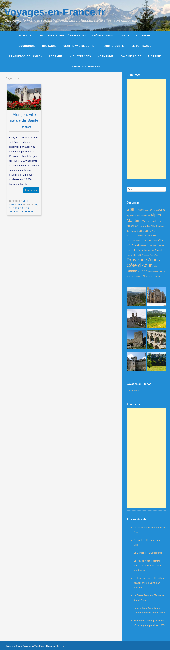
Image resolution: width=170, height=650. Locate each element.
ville (25, 201)
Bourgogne (143, 230)
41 (148, 210)
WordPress (39, 646)
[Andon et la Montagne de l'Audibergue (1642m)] (156, 319)
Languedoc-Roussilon (154, 250)
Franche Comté (145, 245)
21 (142, 210)
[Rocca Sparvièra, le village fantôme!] (136, 297)
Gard (155, 245)
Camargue (131, 236)
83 (160, 210)
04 (128, 210)
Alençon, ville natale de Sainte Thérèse (24, 120)
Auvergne (141, 226)
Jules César (137, 250)
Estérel (135, 245)
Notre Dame (155, 255)
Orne (12, 211)
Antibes (155, 221)
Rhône (155, 266)
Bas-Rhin (151, 226)
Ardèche (131, 225)
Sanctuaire (15, 204)
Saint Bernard (153, 271)
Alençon (14, 208)
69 (157, 210)
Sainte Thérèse (24, 211)
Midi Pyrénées (143, 255)
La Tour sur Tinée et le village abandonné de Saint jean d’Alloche (149, 583)
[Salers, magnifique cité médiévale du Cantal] (156, 362)
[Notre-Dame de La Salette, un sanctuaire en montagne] (136, 319)
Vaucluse (157, 276)
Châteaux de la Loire (136, 240)
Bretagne (155, 231)
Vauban (149, 277)
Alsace (149, 221)
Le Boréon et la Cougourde (148, 552)
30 (146, 210)
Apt (161, 221)
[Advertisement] (146, 129)
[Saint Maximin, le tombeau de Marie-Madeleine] (156, 297)
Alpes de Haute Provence (138, 216)
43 (151, 210)
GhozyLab (60, 646)
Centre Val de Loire (146, 235)
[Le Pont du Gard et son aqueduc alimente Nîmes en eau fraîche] (156, 340)
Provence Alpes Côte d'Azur (143, 262)
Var (142, 276)
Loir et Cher (132, 255)
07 (136, 210)
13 (139, 210)
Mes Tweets (133, 390)
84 (164, 210)
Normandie (26, 208)
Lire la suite (31, 190)
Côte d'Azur (152, 240)
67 (154, 210)
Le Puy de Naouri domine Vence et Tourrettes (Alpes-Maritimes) (148, 565)
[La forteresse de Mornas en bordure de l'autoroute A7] (136, 340)
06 (132, 209)
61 (36, 204)
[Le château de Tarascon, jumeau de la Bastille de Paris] (136, 362)
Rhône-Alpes (137, 271)
